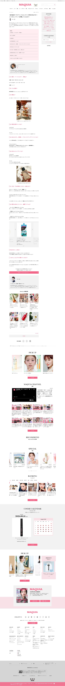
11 (40, 527)
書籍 (33, 663)
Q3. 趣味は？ (12, 38)
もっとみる (32, 377)
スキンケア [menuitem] (11, 8)
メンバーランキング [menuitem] (12, 642)
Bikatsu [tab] (25, 480)
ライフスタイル (11, 12)
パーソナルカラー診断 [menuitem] (51, 638)
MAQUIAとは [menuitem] (19, 655)
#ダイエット (44, 29)
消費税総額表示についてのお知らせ (32, 667)
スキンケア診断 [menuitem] (11, 632)
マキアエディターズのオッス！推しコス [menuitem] (36, 639)
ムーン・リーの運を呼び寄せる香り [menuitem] (43, 643)
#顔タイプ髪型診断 (46, 26)
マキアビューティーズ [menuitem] (31, 8)
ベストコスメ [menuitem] (41, 8)
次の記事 (36, 333)
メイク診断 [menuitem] (18, 633)
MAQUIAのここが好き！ (13, 55)
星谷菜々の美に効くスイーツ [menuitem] (36, 646)
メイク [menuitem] (15, 8)
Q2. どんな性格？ (12, 35)
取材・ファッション (24, 663)
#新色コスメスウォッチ (50, 23)
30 (35, 533)
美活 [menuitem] (26, 8)
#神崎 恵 (45, 23)
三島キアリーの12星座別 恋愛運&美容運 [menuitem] (44, 640)
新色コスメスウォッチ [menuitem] (28, 632)
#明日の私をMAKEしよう (48, 17)
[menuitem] (13, 628)
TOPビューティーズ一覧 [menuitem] (12, 638)
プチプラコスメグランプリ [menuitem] (20, 641)
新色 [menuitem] (17, 8)
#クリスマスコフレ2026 (46, 20)
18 (40, 529)
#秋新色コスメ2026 (52, 20)
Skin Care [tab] (13, 480)
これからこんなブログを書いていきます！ (16, 58)
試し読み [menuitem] (19, 650)
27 (45, 531)
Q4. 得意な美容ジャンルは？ (14, 41)
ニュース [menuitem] (26, 638)
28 (48, 531)
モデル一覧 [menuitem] (19, 654)
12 (43, 527)
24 (38, 531)
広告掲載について (24, 675)
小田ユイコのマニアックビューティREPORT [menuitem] (36, 642)
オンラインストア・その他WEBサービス (49, 663)
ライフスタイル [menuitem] (46, 8)
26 (43, 531)
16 (35, 529)
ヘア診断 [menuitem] (34, 633)
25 (40, 531)
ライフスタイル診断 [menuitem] (27, 641)
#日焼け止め (45, 27)
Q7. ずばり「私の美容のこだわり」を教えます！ (17, 49)
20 (45, 529)
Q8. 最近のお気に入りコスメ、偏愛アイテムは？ (17, 52)
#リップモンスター (49, 29)
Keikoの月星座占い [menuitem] (42, 638)
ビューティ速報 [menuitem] (27, 633)
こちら (40, 672)
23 (35, 531)
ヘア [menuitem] (19, 8)
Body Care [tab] (21, 480)
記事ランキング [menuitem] (11, 641)
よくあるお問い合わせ (32, 675)
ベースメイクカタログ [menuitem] (20, 632)
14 (48, 527)
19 (43, 529)
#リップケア (49, 27)
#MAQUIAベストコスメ (49, 18)
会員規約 (50, 675)
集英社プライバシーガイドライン (42, 675)
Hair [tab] (28, 480)
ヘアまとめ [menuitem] (34, 632)
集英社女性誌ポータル (16, 675)
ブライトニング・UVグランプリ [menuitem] (20, 642)
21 (48, 529)
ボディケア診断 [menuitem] (42, 632)
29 (51, 531)
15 (51, 527)
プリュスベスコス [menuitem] (19, 644)
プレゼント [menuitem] (36, 8)
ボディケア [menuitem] (23, 8)
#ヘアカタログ (51, 26)
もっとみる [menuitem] (53, 8)
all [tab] (10, 480)
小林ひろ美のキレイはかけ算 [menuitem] (36, 640)
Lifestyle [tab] (32, 480)
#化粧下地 (52, 27)
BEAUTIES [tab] (35, 480)
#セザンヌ (53, 29)
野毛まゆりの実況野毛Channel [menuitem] (35, 644)
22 (51, 529)
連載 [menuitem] (49, 8)
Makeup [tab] (17, 480)
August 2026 (43, 519)
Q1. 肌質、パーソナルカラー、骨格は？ (16, 32)
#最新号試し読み (49, 30)
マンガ (10, 663)
